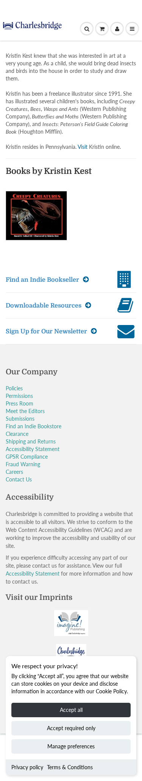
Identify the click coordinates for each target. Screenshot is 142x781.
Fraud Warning (23, 464)
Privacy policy (27, 767)
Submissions (20, 418)
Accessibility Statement (32, 449)
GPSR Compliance (27, 456)
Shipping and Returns (31, 441)
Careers (14, 472)
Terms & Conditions (70, 767)
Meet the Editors (25, 411)
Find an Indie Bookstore (33, 426)
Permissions (19, 396)
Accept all (71, 710)
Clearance (17, 434)
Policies (14, 388)
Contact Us (19, 479)
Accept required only (71, 728)
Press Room (19, 403)
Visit (82, 147)
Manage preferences (71, 746)
